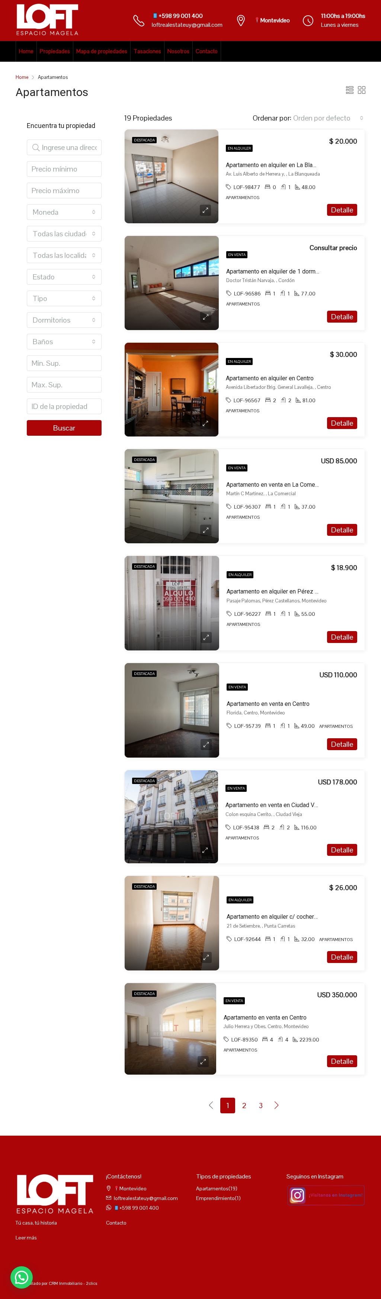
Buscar (64, 428)
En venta (237, 254)
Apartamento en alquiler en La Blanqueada (280, 165)
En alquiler (239, 148)
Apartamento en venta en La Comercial (276, 484)
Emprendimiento (215, 1198)
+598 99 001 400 (181, 16)
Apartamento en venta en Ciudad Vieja (274, 805)
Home (26, 51)
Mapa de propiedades (101, 51)
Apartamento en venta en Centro (268, 703)
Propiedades (55, 51)
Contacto (207, 51)
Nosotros (178, 51)
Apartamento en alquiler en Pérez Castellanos (286, 591)
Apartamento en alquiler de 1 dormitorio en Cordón (291, 271)
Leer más (26, 1237)
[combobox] (328, 118)
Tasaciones (147, 51)
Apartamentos (212, 1188)
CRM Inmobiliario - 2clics (73, 1283)
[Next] (276, 1105)
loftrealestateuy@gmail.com (187, 25)
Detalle (342, 210)
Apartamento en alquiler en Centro (270, 378)
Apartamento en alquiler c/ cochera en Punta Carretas (296, 916)
